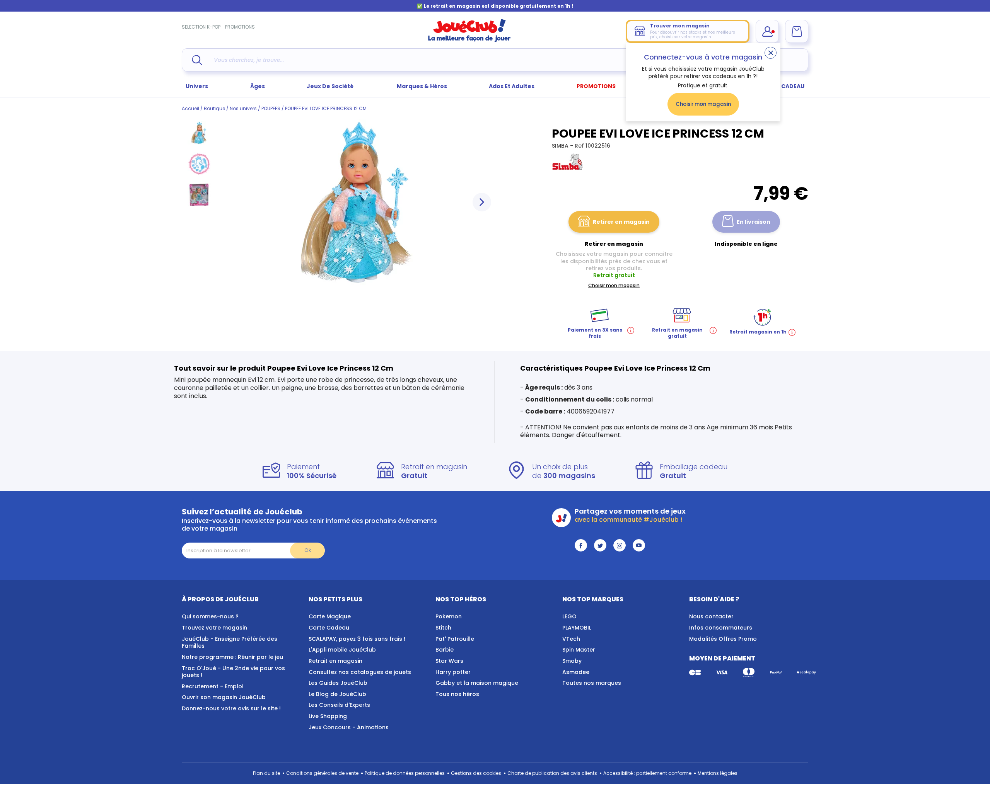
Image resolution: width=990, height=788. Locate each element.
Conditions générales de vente (322, 773)
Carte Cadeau (329, 627)
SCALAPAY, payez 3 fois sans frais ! (357, 639)
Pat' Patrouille (454, 639)
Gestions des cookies (476, 773)
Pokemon (448, 616)
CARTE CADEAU (782, 86)
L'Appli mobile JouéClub (342, 650)
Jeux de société (331, 86)
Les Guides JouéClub (338, 683)
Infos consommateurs (720, 627)
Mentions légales (717, 773)
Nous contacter (711, 616)
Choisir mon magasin (703, 104)
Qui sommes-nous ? (210, 616)
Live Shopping (328, 716)
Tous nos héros (457, 694)
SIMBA (561, 146)
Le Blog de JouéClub (337, 694)
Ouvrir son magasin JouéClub (224, 697)
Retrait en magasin (335, 661)
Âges (257, 86)
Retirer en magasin (621, 222)
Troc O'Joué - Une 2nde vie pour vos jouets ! (233, 671)
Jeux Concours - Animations (349, 727)
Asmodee (575, 672)
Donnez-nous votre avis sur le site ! (231, 708)
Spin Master (578, 650)
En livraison (753, 222)
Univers (197, 86)
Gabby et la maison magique (476, 683)
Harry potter (453, 672)
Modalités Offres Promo (723, 639)
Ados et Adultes (511, 86)
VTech (571, 639)
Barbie (444, 650)
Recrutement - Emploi (212, 686)
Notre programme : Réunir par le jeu (232, 657)
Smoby (572, 661)
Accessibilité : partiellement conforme (647, 773)
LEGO (569, 616)
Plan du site (266, 773)
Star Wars (449, 661)
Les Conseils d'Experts (339, 705)
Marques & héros (422, 86)
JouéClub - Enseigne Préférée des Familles (229, 642)
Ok (307, 550)
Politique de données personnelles (405, 773)
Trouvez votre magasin (214, 627)
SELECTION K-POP (201, 27)
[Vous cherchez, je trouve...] (197, 60)
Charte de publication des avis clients (552, 773)
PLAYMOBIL (576, 627)
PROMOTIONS (240, 27)
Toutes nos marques (591, 683)
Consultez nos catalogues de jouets (360, 672)
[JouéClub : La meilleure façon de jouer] (469, 40)
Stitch (443, 627)
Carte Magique (330, 616)
